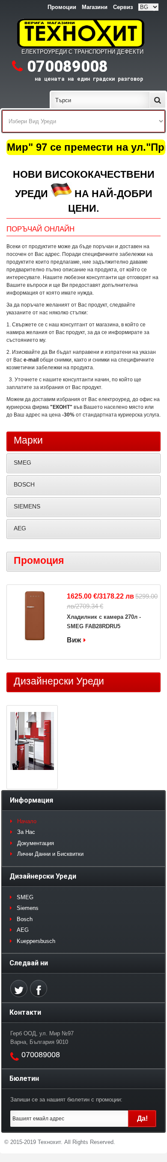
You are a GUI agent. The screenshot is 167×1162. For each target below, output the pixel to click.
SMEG (22, 462)
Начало (26, 821)
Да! (142, 1118)
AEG (20, 528)
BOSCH (24, 484)
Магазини (94, 7)
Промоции (62, 7)
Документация (35, 843)
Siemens (28, 908)
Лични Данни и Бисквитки (50, 854)
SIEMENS (27, 506)
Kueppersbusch (36, 941)
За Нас (26, 832)
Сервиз (123, 7)
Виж (74, 640)
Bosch (25, 919)
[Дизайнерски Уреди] (32, 742)
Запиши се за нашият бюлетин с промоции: (66, 1099)
